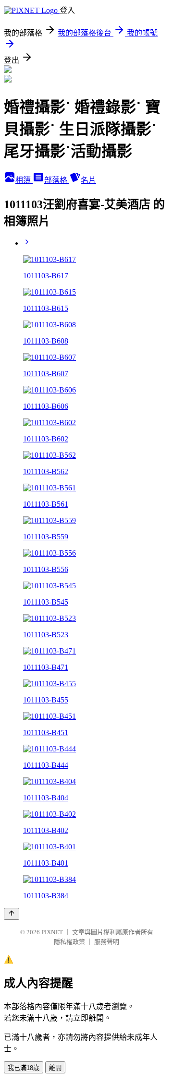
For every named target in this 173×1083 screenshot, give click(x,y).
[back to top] (11, 914)
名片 (88, 180)
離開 (55, 1067)
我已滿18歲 (23, 1067)
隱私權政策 (69, 941)
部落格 (56, 180)
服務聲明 (106, 941)
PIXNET (52, 932)
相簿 (24, 180)
